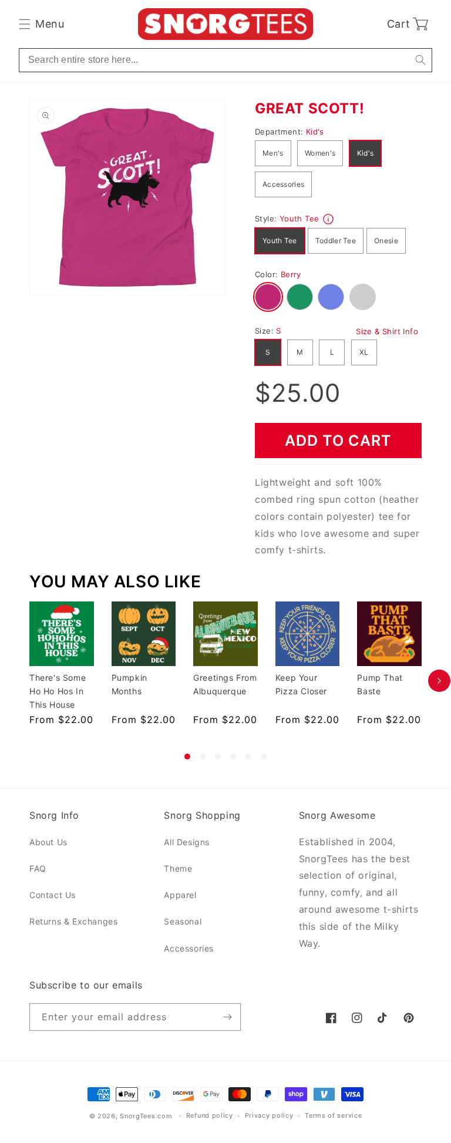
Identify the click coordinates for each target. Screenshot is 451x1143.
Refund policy (209, 1115)
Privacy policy (269, 1115)
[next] (439, 680)
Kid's (365, 153)
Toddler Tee (335, 240)
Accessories (283, 184)
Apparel (180, 895)
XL (364, 352)
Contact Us (52, 895)
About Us (48, 842)
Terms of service (333, 1115)
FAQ (37, 868)
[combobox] (225, 60)
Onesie (386, 240)
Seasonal (182, 921)
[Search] (420, 60)
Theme (178, 868)
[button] (41, 24)
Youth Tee (279, 240)
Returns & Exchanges (73, 921)
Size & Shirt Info (387, 331)
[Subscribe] (227, 1017)
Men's (273, 153)
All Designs (187, 842)
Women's (320, 153)
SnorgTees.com (146, 1116)
